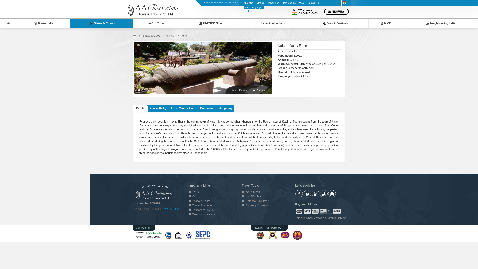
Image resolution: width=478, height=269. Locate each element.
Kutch (184, 35)
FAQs (195, 192)
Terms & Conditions (203, 214)
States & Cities (103, 23)
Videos (260, 3)
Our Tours (158, 23)
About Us (248, 3)
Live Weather (253, 196)
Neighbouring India (442, 23)
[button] (144, 68)
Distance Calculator (257, 201)
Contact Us (313, 3)
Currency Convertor (257, 205)
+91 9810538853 (308, 13)
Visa (301, 3)
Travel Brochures (202, 205)
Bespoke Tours (201, 201)
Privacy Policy (171, 209)
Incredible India (272, 23)
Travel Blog (273, 3)
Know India (45, 23)
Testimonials (289, 3)
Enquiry (338, 11)
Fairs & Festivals (337, 23)
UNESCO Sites (212, 23)
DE (344, 4)
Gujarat (170, 35)
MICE (387, 23)
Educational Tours (203, 210)
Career (196, 196)
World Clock (253, 192)
